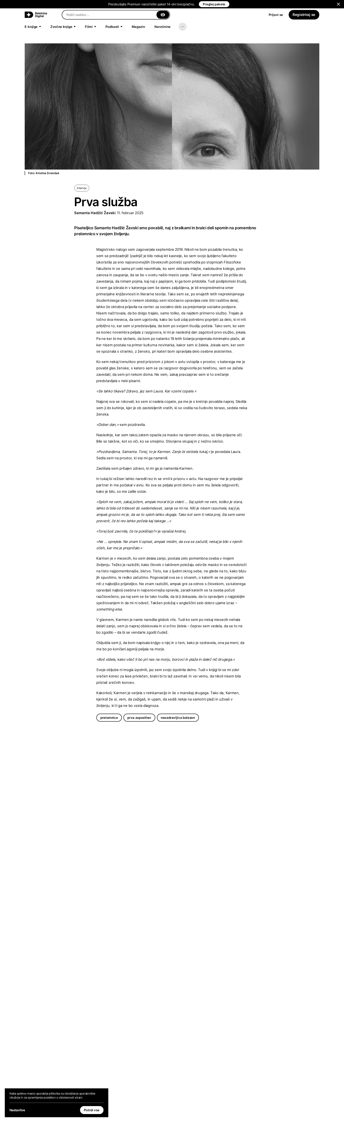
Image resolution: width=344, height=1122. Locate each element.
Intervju (81, 188)
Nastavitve (17, 1110)
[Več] (183, 27)
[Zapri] (162, 15)
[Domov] (36, 15)
